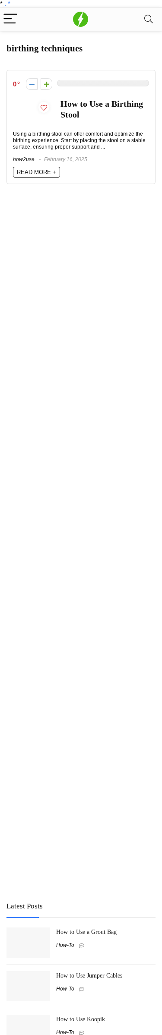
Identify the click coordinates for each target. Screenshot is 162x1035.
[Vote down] (32, 84)
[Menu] (10, 19)
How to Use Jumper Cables (89, 975)
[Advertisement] (71, 831)
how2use (24, 159)
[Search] (148, 19)
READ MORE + (36, 172)
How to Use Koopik (80, 1019)
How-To (65, 945)
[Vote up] (46, 84)
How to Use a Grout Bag (86, 931)
